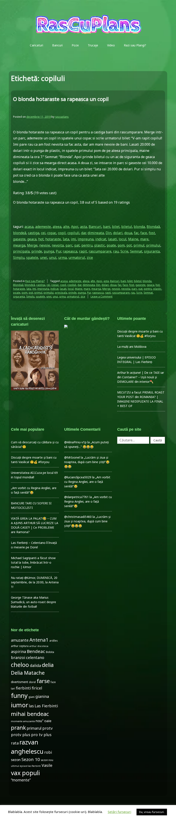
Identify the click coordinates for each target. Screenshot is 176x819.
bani (106, 226)
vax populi (25, 773)
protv (47, 728)
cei (43, 232)
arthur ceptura (20, 646)
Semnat (136, 251)
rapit (83, 251)
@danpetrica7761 (76, 497)
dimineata (96, 232)
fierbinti (23, 688)
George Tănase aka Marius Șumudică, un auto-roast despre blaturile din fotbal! (33, 602)
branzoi (18, 657)
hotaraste (53, 239)
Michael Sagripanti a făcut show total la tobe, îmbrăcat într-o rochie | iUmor (33, 562)
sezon (16, 759)
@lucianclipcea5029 (77, 477)
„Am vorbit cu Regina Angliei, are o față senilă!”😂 (87, 481)
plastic (99, 245)
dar (83, 232)
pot (129, 245)
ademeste (43, 226)
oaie (47, 720)
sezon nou (47, 760)
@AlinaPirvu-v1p (75, 442)
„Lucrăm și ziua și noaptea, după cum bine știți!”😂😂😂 (86, 461)
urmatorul (76, 257)
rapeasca (70, 251)
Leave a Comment (101, 296)
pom (121, 245)
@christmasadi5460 (78, 517)
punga (49, 251)
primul (139, 245)
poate (111, 245)
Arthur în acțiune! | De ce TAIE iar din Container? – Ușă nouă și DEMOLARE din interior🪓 (140, 377)
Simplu (18, 257)
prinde (36, 251)
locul (122, 239)
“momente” (21, 780)
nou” (39, 720)
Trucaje (93, 45)
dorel (32, 682)
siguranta (152, 251)
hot (41, 239)
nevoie (44, 245)
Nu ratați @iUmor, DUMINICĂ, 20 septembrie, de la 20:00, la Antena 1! (35, 582)
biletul (126, 226)
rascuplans (62, 117)
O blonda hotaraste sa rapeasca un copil (61, 98)
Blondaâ (153, 226)
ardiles (53, 640)
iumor (19, 705)
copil (62, 232)
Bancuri (57, 45)
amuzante (20, 640)
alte (66, 226)
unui (52, 257)
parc (69, 245)
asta (83, 226)
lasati (112, 239)
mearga (19, 245)
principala (21, 251)
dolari (118, 232)
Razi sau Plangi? (135, 45)
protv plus (20, 734)
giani (32, 697)
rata (15, 743)
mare (144, 239)
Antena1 (39, 639)
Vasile (47, 765)
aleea (57, 226)
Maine (133, 239)
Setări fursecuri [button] (119, 812)
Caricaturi (36, 45)
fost (152, 232)
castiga (33, 232)
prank (18, 727)
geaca (31, 239)
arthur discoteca (38, 646)
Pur (58, 251)
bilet (116, 226)
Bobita (50, 652)
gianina (42, 696)
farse (43, 681)
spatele (32, 257)
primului (153, 245)
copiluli (73, 232)
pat (77, 245)
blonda (139, 226)
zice (90, 257)
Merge (32, 245)
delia (48, 664)
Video (111, 45)
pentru (87, 245)
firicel (37, 688)
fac (136, 232)
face (143, 232)
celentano (35, 657)
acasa (28, 226)
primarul (34, 728)
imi (73, 239)
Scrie (124, 251)
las (31, 705)
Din (108, 232)
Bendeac (36, 651)
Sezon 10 (30, 759)
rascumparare (100, 251)
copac (51, 232)
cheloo (20, 665)
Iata (66, 239)
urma (62, 257)
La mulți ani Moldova (131, 347)
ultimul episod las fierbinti (26, 765)
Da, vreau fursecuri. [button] (151, 812)
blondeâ (19, 232)
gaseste (19, 239)
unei (43, 257)
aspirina (18, 651)
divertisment (19, 682)
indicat (100, 239)
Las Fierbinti (46, 705)
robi (48, 752)
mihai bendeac (30, 714)
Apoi (74, 226)
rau (116, 251)
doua (128, 232)
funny (19, 695)
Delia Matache (28, 672)
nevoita (58, 245)
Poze (75, 45)
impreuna (86, 239)
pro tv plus (41, 734)
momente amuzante (23, 721)
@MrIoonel (72, 457)
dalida (35, 665)
